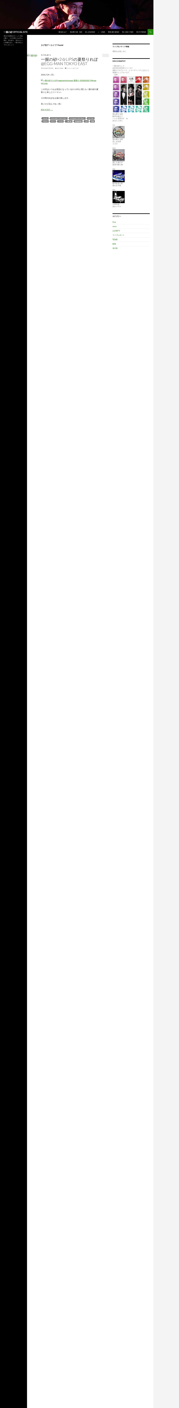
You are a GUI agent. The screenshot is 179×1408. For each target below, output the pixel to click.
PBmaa (45, 121)
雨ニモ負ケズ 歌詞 (127, 32)
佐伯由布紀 (78, 121)
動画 (114, 244)
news (115, 226)
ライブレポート (46, 55)
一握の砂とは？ (62, 32)
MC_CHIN (60, 68)
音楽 (92, 121)
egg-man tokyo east (59, 118)
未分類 (115, 248)
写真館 (115, 239)
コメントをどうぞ (73, 68)
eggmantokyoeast (77, 118)
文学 (86, 121)
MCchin (91, 118)
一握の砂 (69, 121)
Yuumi (60, 121)
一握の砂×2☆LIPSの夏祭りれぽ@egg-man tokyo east (69, 61)
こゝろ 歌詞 (101, 32)
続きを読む (47, 109)
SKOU (53, 121)
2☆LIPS (45, 118)
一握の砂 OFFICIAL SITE (16, 32)
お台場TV (116, 231)
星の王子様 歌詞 (141, 32)
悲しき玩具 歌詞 (90, 32)
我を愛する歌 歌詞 (76, 32)
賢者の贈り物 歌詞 (113, 32)
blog (114, 222)
